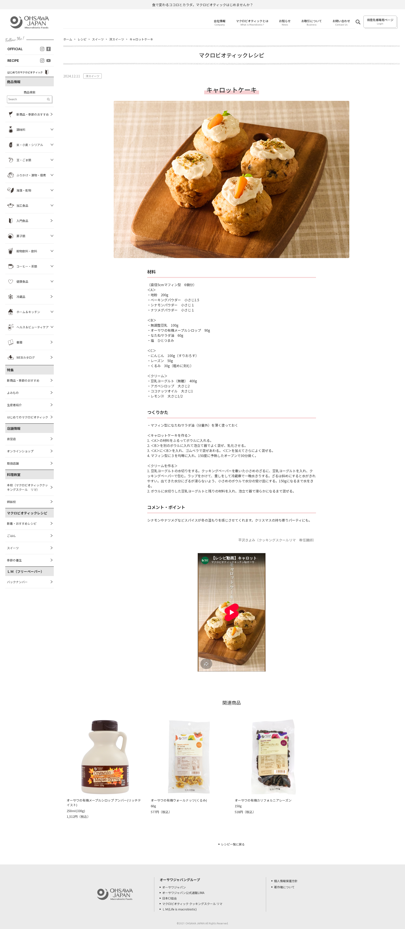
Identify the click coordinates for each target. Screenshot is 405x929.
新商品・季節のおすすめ (23, 380)
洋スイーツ (116, 39)
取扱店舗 (13, 463)
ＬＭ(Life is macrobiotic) (179, 909)
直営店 (11, 439)
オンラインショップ (20, 451)
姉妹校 (11, 502)
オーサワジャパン (174, 887)
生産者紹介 (14, 405)
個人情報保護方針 (286, 881)
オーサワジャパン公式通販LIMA (183, 892)
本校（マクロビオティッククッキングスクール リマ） (27, 487)
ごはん (11, 536)
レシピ (82, 39)
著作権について (284, 887)
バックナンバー (17, 582)
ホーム (67, 39)
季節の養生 (14, 560)
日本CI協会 (169, 898)
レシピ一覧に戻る (233, 844)
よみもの (13, 393)
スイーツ (13, 548)
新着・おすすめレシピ (21, 523)
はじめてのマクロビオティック (27, 417)
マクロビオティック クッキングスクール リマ (192, 903)
